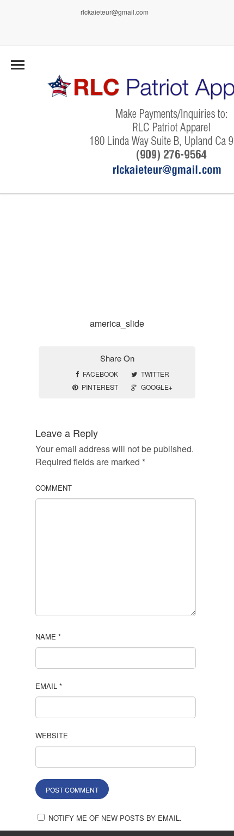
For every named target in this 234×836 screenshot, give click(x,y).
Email (48, 686)
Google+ (157, 386)
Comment (53, 488)
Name (48, 636)
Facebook (100, 373)
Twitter (155, 373)
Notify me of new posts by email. (115, 818)
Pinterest (100, 386)
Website (51, 735)
